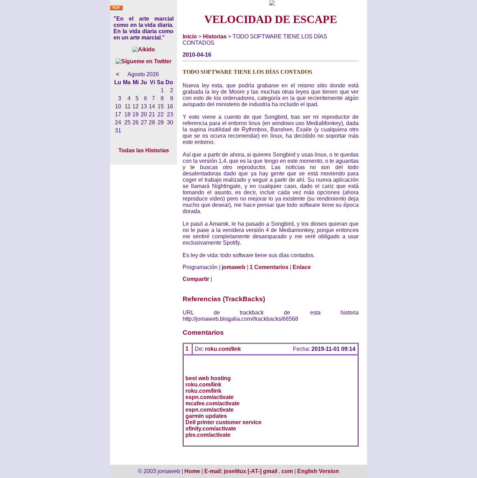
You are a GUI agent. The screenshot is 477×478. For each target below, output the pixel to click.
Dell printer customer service (223, 422)
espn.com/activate (209, 397)
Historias (215, 36)
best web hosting (208, 378)
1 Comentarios (269, 267)
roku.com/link (223, 349)
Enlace (302, 267)
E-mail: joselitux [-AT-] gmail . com (249, 471)
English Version (318, 471)
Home (192, 471)
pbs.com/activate (207, 435)
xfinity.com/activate (210, 429)
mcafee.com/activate (212, 403)
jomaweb (233, 267)
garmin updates (206, 416)
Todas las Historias (143, 150)
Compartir (196, 279)
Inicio (190, 36)
